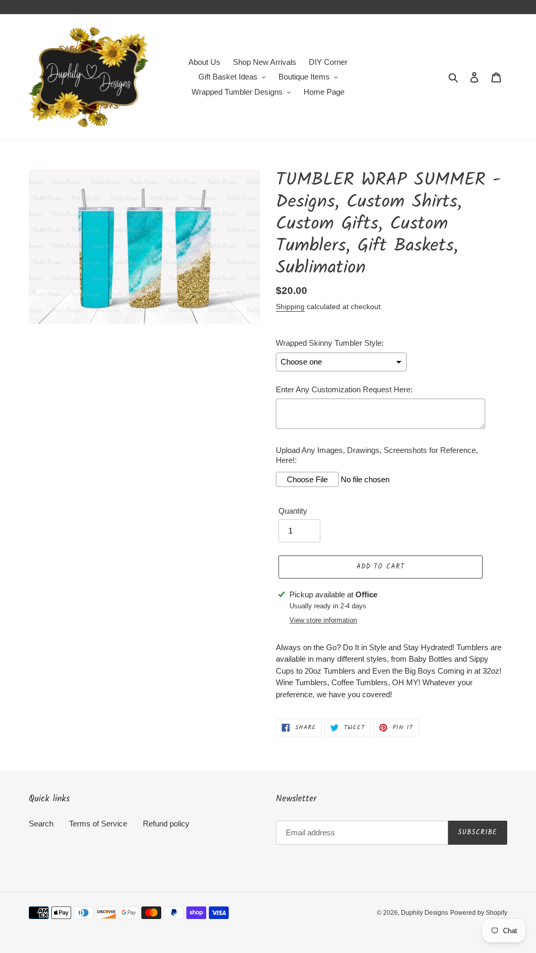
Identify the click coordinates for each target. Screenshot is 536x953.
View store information (323, 620)
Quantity (292, 510)
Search (41, 823)
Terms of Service (98, 823)
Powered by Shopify (478, 912)
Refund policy (166, 823)
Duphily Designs (424, 912)
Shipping (290, 306)
